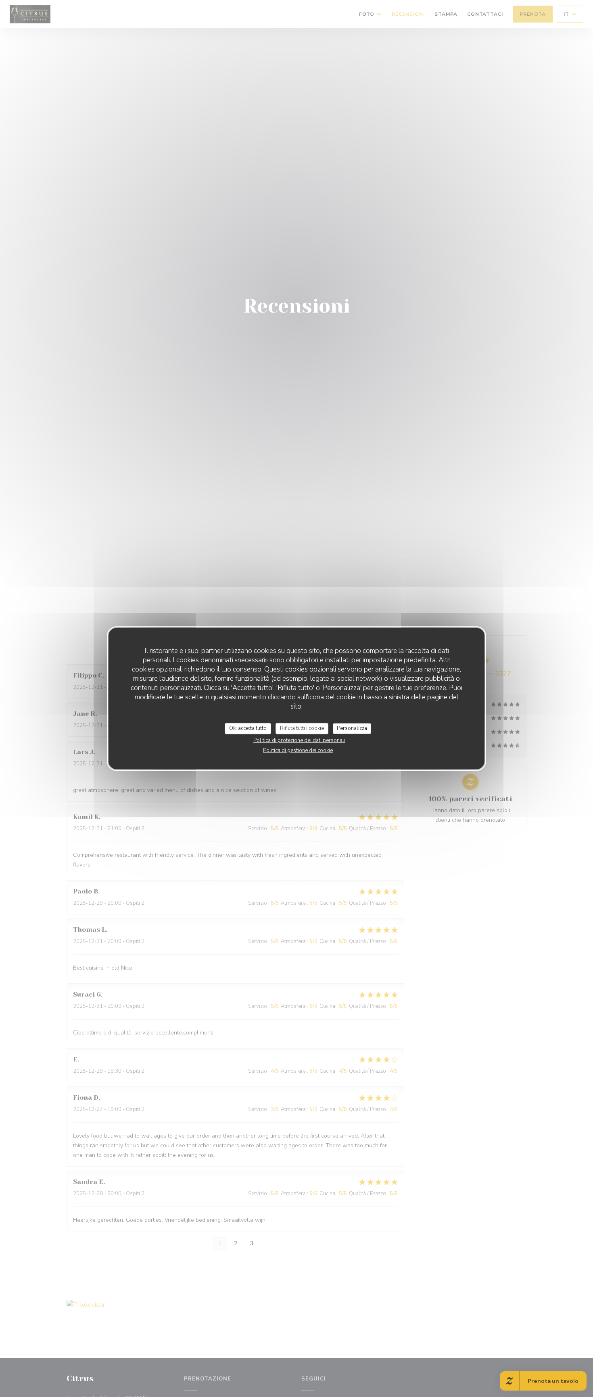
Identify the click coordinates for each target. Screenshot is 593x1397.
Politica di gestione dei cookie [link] (298, 750)
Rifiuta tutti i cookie (302, 728)
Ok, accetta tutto (248, 728)
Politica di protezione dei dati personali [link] (299, 740)
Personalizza (352, 728)
